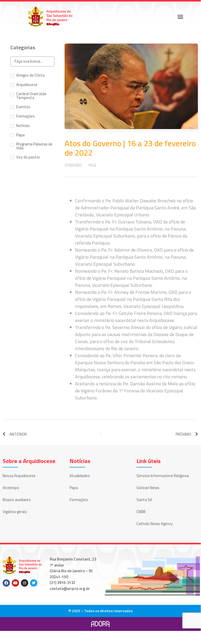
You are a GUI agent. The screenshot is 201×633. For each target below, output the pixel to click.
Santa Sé (144, 500)
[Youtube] (15, 583)
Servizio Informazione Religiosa (162, 476)
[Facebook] (6, 583)
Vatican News (147, 488)
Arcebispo (11, 488)
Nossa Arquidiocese (19, 476)
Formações (79, 500)
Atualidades (80, 476)
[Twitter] (33, 583)
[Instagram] (24, 583)
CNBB (141, 512)
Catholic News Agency (154, 524)
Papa (74, 488)
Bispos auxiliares (17, 500)
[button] (180, 16)
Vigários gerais (15, 512)
